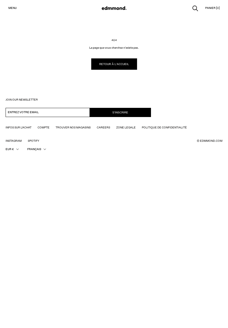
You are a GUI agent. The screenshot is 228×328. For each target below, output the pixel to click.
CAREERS (103, 127)
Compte (43, 127)
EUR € (10, 149)
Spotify (33, 141)
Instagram (14, 141)
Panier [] (212, 8)
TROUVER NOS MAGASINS (73, 127)
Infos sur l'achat (18, 127)
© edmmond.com (209, 141)
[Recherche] (195, 8)
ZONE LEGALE (126, 127)
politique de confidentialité (164, 127)
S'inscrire (120, 112)
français (34, 149)
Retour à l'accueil (114, 64)
